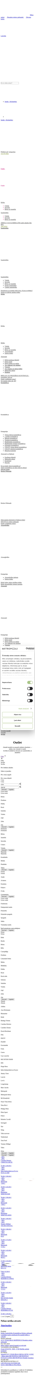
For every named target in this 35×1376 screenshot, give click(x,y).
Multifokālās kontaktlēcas (12, 442)
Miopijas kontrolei (10, 451)
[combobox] (10, 83)
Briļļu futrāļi (8, 362)
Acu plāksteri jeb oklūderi (13, 365)
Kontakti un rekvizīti (19, 1345)
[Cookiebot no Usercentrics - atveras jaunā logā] (26, 648)
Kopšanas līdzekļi (10, 457)
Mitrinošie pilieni (10, 370)
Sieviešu (7, 207)
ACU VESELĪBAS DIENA (15, 1354)
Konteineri (8, 461)
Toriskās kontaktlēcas (11, 440)
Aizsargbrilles (9, 351)
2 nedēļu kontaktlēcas (11, 436)
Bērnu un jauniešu (10, 209)
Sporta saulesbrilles (10, 285)
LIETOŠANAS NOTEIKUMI (10, 1363)
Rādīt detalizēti (24, 708)
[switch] (30, 688)
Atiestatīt (4, 789)
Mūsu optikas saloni (7, 1345)
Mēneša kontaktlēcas (11, 438)
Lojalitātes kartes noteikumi (9, 1335)
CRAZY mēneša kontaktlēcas (14, 449)
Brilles (3, 202)
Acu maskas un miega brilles (13, 369)
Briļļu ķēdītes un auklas (12, 363)
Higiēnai (7, 372)
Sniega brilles (9, 353)
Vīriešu (7, 206)
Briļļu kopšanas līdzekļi (12, 360)
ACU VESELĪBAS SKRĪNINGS (11, 1340)
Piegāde (25, 1358)
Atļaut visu (17, 714)
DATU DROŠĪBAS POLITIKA (11, 1365)
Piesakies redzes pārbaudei (15, 17)
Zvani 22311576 (10, 1349)
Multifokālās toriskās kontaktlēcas (15, 443)
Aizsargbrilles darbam (11, 577)
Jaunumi (3, 1354)
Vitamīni (7, 367)
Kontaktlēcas (17, 1333)
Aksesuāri (4, 356)
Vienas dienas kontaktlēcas (13, 435)
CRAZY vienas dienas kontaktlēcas (16, 447)
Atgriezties (6, 1325)
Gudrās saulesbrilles (11, 287)
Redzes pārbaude (27, 1333)
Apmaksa (31, 1358)
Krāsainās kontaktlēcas (12, 445)
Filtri (2, 756)
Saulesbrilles (4, 213)
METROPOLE (14, 1356)
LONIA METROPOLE (15, 1358)
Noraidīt (17, 726)
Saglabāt (11, 789)
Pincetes (7, 462)
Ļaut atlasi (17, 720)
